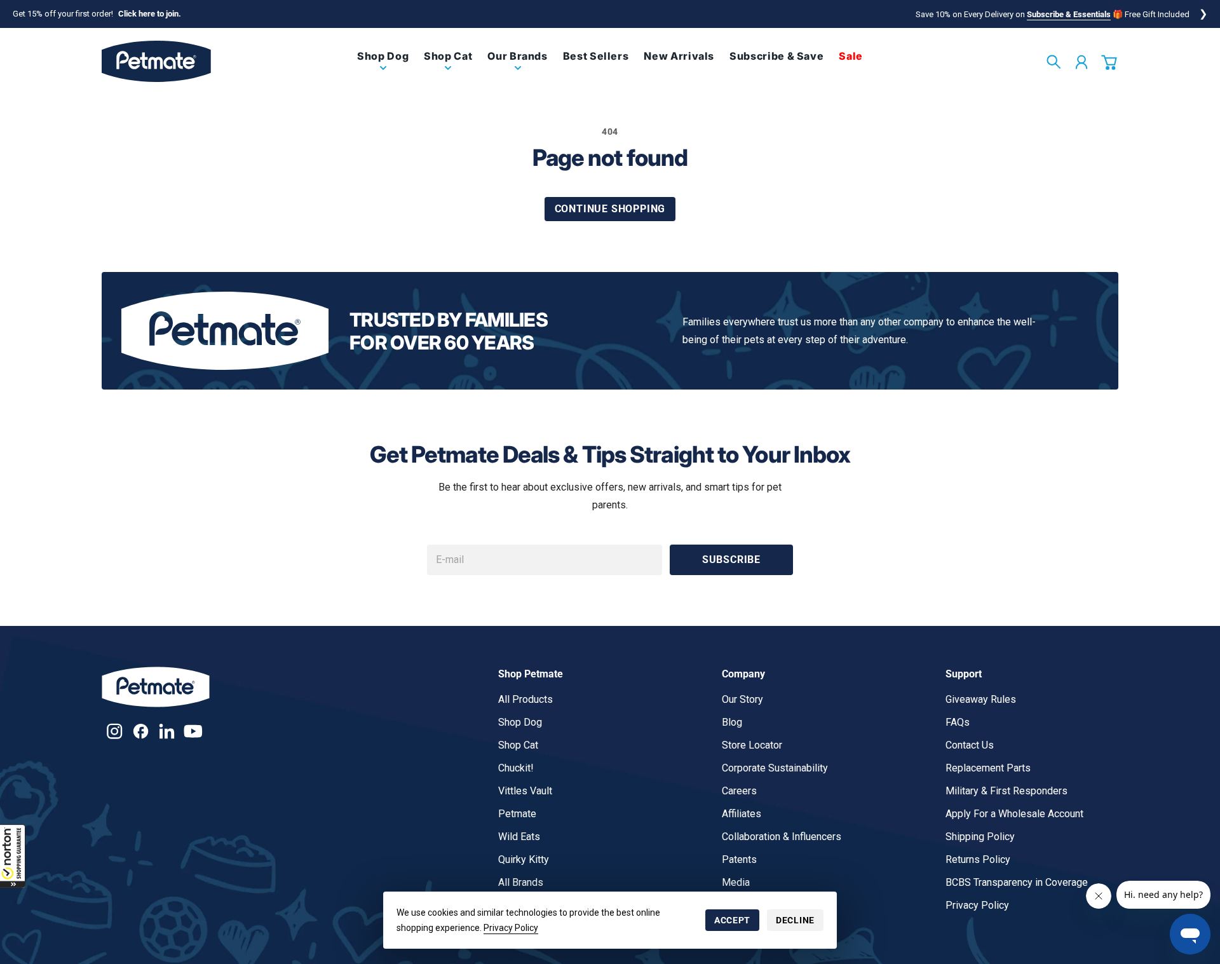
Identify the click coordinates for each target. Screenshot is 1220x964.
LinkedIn (167, 731)
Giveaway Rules (981, 699)
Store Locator (752, 745)
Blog (732, 722)
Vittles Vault (525, 791)
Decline (795, 920)
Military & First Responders (1007, 791)
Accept (732, 920)
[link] (383, 66)
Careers (739, 791)
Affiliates (741, 814)
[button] (12, 856)
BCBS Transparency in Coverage (1017, 882)
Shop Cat (518, 745)
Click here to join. (149, 13)
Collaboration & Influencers (781, 837)
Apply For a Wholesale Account (1014, 814)
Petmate (517, 814)
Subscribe (731, 559)
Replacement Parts (988, 768)
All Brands (520, 882)
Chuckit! (516, 768)
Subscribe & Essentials (1069, 14)
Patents (739, 859)
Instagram (115, 731)
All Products (525, 699)
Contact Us (970, 745)
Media (736, 882)
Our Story (742, 699)
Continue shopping (610, 209)
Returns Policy (978, 859)
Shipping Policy (980, 837)
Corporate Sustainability (775, 768)
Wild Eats (519, 837)
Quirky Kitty (523, 859)
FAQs (958, 722)
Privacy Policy (511, 928)
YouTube (193, 731)
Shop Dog (520, 722)
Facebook (141, 731)
